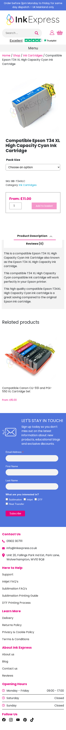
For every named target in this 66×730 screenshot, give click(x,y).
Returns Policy (12, 625)
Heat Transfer (16, 504)
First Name (12, 466)
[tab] (35, 236)
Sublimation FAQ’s (14, 589)
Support (7, 574)
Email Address (15, 452)
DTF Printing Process (16, 603)
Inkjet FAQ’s (10, 581)
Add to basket (44, 206)
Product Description (32, 236)
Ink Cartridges (33, 55)
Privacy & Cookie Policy (18, 632)
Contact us (9, 668)
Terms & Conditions (15, 639)
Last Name (12, 480)
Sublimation (15, 499)
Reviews (7, 676)
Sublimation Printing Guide (20, 596)
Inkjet (30, 499)
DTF (40, 499)
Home (6, 55)
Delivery (7, 618)
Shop (16, 55)
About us (8, 654)
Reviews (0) (34, 244)
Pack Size (13, 160)
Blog (5, 661)
